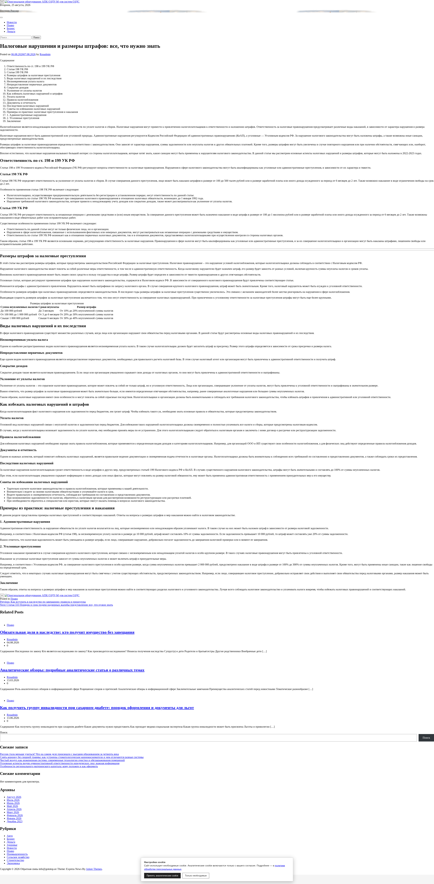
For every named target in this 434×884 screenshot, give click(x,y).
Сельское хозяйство (18, 857)
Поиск (3, 732)
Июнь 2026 (13, 803)
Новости (12, 22)
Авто (10, 835)
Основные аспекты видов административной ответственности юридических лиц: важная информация (59, 763)
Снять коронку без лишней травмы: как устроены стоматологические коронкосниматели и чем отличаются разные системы (72, 757)
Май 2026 (12, 806)
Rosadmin (45, 54)
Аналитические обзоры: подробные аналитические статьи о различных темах (72, 670)
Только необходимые (196, 875)
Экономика (13, 863)
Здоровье (12, 845)
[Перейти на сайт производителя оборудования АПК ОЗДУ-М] (42, 1)
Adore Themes (94, 869)
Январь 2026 (14, 818)
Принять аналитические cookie (162, 875)
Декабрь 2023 (14, 821)
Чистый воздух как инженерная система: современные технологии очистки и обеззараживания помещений (62, 760)
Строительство (15, 860)
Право (10, 25)
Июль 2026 (13, 800)
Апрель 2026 (14, 809)
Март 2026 (13, 812)
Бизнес (11, 28)
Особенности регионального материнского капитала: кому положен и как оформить (49, 766)
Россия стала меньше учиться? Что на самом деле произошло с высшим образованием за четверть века (59, 754)
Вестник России (9, 10)
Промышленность (17, 854)
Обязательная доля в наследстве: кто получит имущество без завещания (67, 632)
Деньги (11, 31)
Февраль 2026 (15, 815)
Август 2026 (14, 797)
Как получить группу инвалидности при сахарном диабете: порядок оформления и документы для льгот (97, 707)
